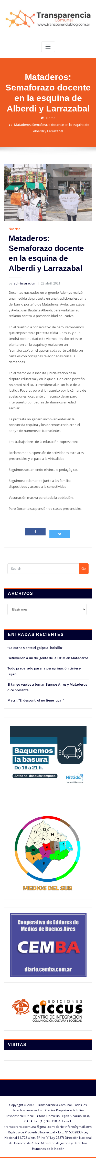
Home (50, 117)
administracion (22, 283)
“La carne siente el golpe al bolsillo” (35, 647)
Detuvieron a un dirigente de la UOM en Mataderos (47, 658)
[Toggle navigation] (48, 47)
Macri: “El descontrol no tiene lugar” (35, 700)
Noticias (14, 229)
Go (83, 568)
